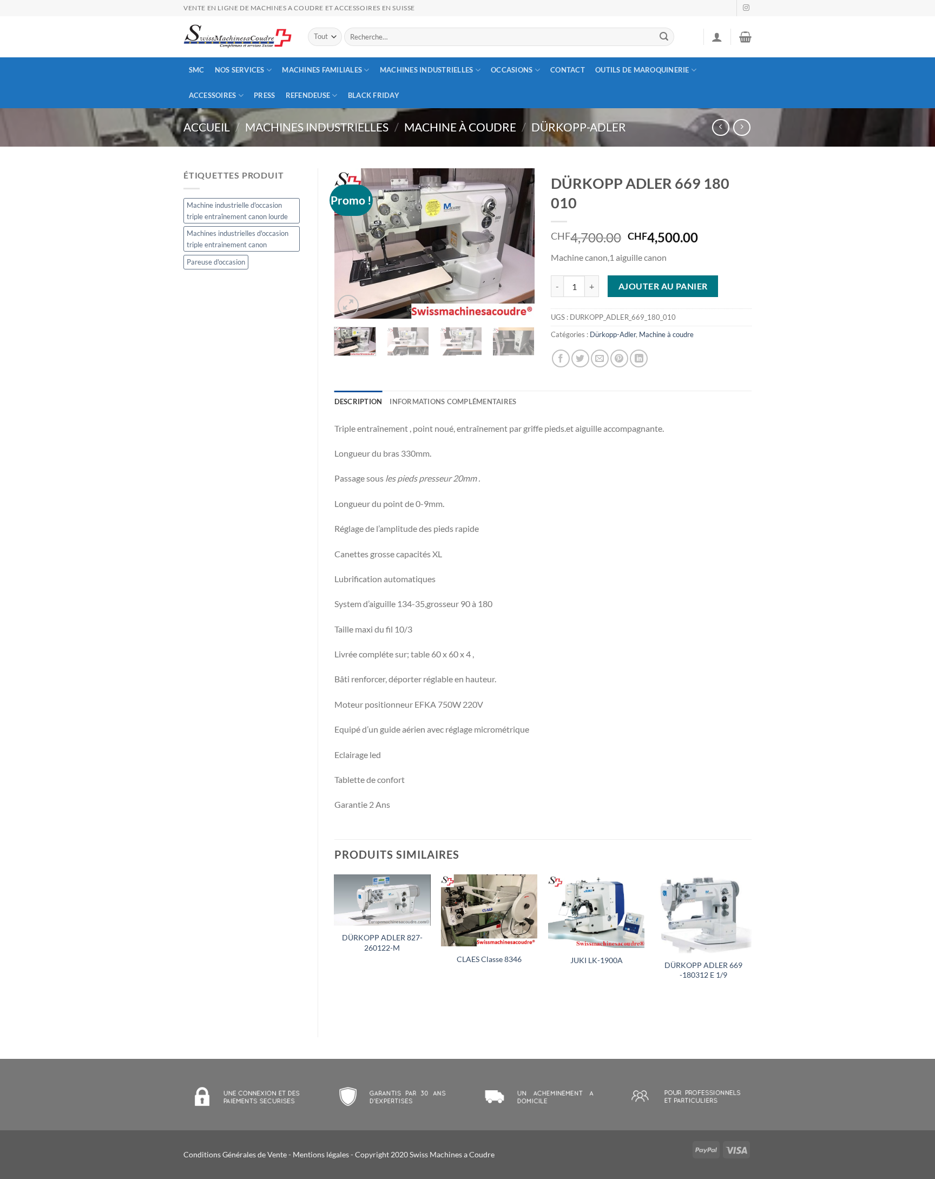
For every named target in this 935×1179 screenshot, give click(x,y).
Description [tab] (358, 401)
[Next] (517, 243)
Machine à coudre (460, 127)
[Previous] (351, 243)
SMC (197, 69)
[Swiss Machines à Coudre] (237, 37)
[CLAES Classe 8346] (489, 910)
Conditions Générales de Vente (235, 1154)
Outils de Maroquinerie (642, 69)
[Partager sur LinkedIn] (639, 358)
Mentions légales (321, 1154)
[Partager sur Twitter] (580, 358)
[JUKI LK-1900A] (596, 911)
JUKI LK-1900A (596, 960)
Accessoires (212, 95)
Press (264, 95)
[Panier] (745, 37)
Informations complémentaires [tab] (453, 401)
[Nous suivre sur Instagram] (746, 8)
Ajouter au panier (663, 286)
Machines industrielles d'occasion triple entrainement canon (237, 238)
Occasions (511, 69)
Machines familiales (322, 69)
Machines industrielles (426, 69)
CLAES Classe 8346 (489, 959)
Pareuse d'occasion (216, 262)
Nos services (240, 69)
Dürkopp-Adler (578, 127)
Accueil (206, 127)
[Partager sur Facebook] (561, 358)
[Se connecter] (717, 37)
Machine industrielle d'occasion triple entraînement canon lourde (237, 210)
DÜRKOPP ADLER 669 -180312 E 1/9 (703, 970)
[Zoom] (348, 305)
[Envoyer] (664, 37)
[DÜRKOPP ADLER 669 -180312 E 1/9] (703, 913)
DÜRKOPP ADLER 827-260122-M (382, 942)
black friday (373, 95)
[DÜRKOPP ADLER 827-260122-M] (382, 900)
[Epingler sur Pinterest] (619, 358)
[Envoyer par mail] (600, 358)
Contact (567, 69)
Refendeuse (308, 95)
